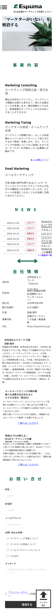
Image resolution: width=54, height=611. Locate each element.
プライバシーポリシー (18, 594)
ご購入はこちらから (28, 423)
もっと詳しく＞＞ (40, 159)
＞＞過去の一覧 (45, 255)
